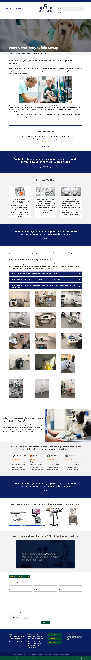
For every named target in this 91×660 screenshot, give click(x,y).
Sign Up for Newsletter (54, 642)
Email (36, 590)
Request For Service (40, 17)
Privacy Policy (78, 658)
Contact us (71, 12)
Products (52, 17)
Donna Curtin (72, 455)
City (10, 590)
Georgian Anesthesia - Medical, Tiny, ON (24, 658)
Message (12, 596)
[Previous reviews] (10, 462)
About (18, 17)
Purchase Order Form (55, 638)
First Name (12, 584)
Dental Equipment (53, 654)
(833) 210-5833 (13, 8)
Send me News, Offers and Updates (20, 612)
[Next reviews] (81, 462)
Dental (67, 654)
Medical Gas (27, 17)
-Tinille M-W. (45, 147)
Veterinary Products (42, 654)
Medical (62, 654)
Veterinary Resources (19, 654)
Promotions (62, 17)
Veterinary (72, 654)
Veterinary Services (31, 654)
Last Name (37, 584)
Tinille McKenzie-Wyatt (21, 455)
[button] (18, 517)
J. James (35, 455)
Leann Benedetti (55, 455)
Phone (61, 590)
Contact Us (55, 634)
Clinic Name (62, 584)
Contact (72, 17)
